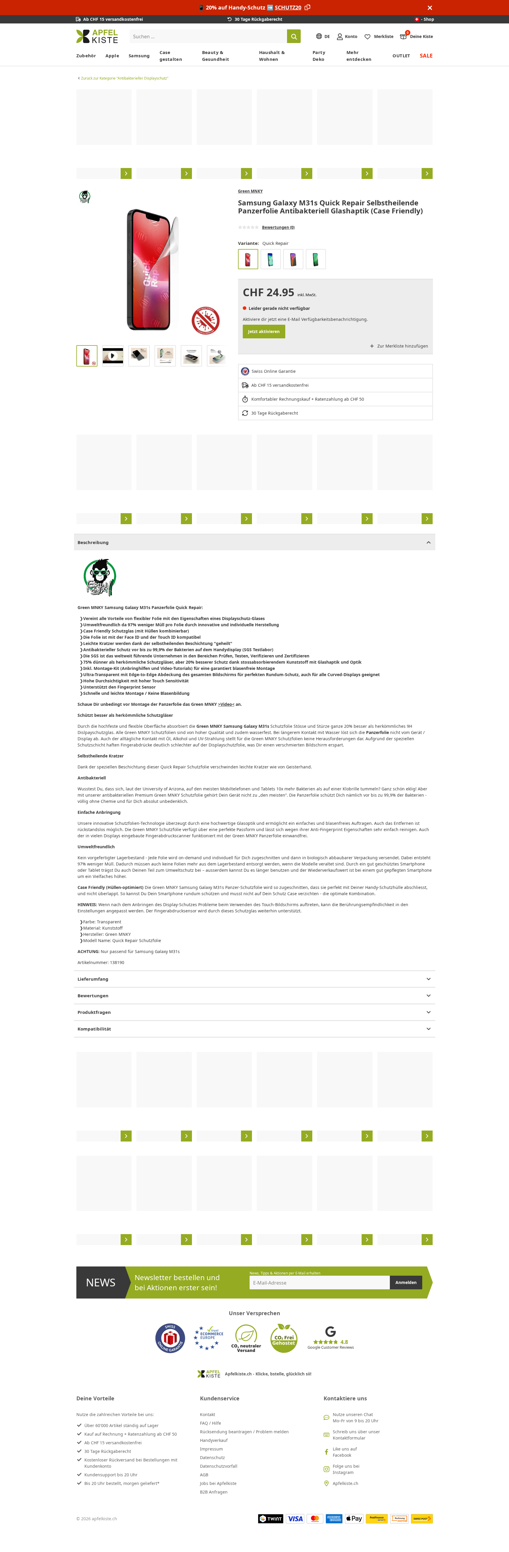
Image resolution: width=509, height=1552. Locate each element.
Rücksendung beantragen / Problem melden (244, 1431)
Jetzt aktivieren (264, 331)
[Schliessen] (430, 7)
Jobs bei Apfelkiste (218, 1483)
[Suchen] (294, 36)
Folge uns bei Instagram (346, 1469)
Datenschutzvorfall (218, 1466)
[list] (254, 134)
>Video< (226, 704)
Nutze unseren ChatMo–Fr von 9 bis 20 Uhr (356, 1417)
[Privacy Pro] (293, 259)
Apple (112, 55)
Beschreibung (93, 542)
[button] (82, 264)
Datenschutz (212, 1457)
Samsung (139, 55)
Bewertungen (93, 995)
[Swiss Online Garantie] (170, 1338)
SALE (426, 55)
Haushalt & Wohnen (272, 55)
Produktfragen (94, 1012)
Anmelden (406, 1282)
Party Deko (319, 55)
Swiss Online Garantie (274, 371)
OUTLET (401, 55)
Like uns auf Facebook (345, 1452)
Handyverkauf (214, 1440)
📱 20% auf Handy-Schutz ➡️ (249, 7)
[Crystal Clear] (315, 259)
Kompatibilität (94, 1029)
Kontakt (207, 1414)
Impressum (211, 1449)
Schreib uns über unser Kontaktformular (356, 1435)
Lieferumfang (93, 979)
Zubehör (86, 55)
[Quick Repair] (248, 259)
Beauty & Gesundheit (215, 55)
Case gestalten (171, 55)
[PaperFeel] (270, 259)
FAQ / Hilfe (210, 1423)
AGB (204, 1475)
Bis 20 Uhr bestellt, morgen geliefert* (122, 1483)
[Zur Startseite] (97, 36)
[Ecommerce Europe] (208, 1338)
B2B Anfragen (214, 1492)
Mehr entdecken (358, 55)
